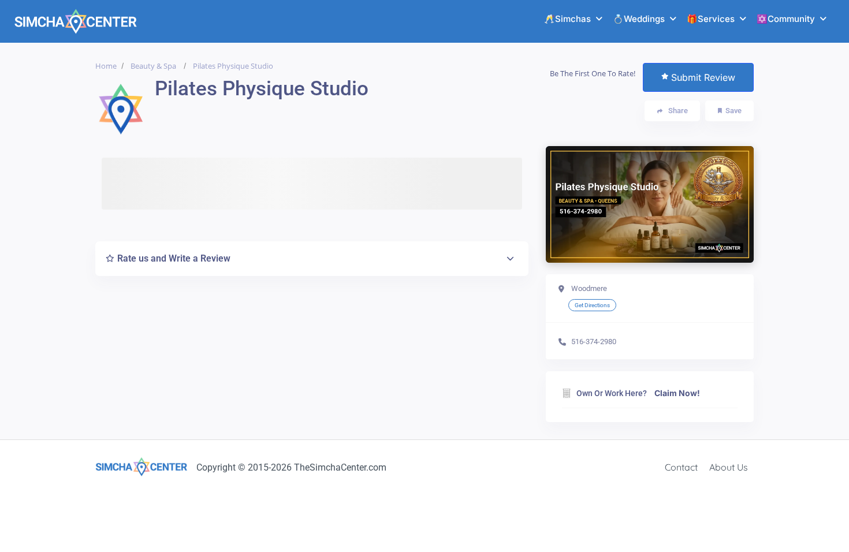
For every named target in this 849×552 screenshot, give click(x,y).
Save (733, 110)
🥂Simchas (567, 18)
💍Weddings (639, 18)
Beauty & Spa (153, 66)
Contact (681, 467)
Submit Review (703, 77)
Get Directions (592, 305)
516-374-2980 (593, 341)
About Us (728, 467)
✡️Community (786, 18)
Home (106, 66)
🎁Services (711, 18)
